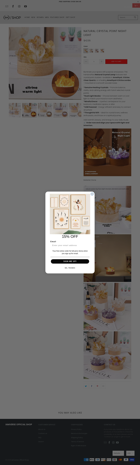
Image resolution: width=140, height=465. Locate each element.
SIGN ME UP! (70, 261)
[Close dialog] (92, 194)
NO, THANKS (70, 268)
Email (53, 241)
